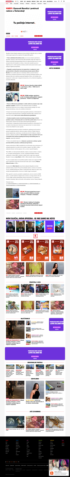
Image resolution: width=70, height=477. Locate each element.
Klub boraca (17, 445)
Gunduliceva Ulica (19, 213)
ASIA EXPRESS (50, 1)
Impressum (7, 465)
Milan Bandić (8, 213)
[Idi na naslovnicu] (17, 2)
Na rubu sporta (18, 446)
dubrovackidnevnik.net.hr (48, 469)
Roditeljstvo (40, 453)
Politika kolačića (23, 465)
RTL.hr (7, 469)
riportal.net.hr (41, 469)
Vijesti (7, 3)
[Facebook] (35, 36)
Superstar (28, 451)
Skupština (13, 213)
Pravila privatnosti (30, 465)
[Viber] (40, 36)
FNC (16, 453)
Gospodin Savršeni (29, 453)
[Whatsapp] (38, 36)
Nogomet (17, 442)
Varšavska (24, 213)
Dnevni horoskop (52, 445)
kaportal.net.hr (28, 469)
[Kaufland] (35, 236)
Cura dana (51, 443)
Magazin (29, 1)
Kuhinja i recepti (41, 445)
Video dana (51, 454)
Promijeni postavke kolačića (41, 465)
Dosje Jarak (40, 3)
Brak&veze (40, 442)
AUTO (41, 1)
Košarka (17, 448)
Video (63, 442)
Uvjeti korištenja (17, 465)
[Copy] (41, 36)
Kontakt (35, 465)
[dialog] (59, 467)
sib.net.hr (23, 469)
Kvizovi (51, 453)
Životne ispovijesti (41, 456)
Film (27, 443)
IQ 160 (44, 1)
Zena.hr (10, 469)
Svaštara (51, 451)
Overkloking (52, 448)
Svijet (11, 3)
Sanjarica (63, 445)
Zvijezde (28, 442)
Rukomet (17, 443)
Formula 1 (17, 454)
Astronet (51, 442)
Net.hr (16, 36)
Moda (39, 449)
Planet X (51, 449)
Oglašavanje (12, 465)
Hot (25, 1)
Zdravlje (40, 454)
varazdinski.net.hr (35, 469)
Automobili (40, 457)
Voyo (27, 456)
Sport (21, 1)
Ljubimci (40, 448)
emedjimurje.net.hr (18, 469)
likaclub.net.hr (18, 471)
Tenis (16, 449)
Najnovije (63, 443)
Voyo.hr (13, 469)
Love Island (28, 449)
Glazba (28, 445)
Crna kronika (16, 3)
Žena (38, 1)
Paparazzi (28, 446)
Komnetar (51, 446)
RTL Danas (22, 3)
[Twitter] (37, 36)
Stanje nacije (33, 3)
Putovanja (40, 451)
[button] (7, 222)
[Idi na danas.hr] (10, 1)
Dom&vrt (40, 443)
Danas (7, 440)
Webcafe (34, 1)
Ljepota (40, 446)
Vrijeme (45, 3)
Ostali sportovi (18, 451)
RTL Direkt (27, 3)
